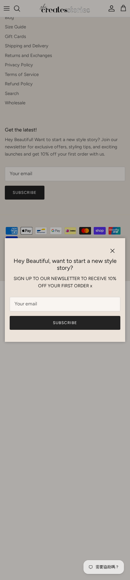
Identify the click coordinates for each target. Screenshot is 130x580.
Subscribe (65, 322)
